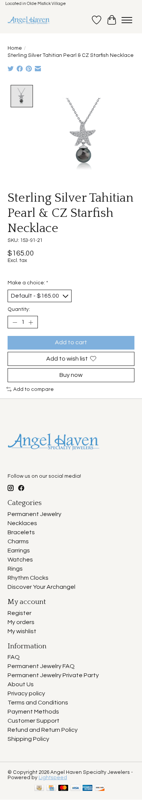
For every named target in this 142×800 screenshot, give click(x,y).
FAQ (14, 657)
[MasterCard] (63, 788)
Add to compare (33, 389)
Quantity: (19, 309)
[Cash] (39, 788)
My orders (21, 622)
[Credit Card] (51, 788)
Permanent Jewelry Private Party (53, 675)
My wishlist (22, 631)
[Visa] (75, 788)
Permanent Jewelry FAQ (41, 666)
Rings (15, 569)
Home (15, 48)
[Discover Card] (100, 788)
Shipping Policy (28, 739)
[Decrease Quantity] (15, 322)
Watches (20, 560)
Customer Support (33, 721)
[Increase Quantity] (31, 322)
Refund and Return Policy (43, 730)
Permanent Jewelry (34, 514)
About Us (21, 684)
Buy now (71, 375)
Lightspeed (53, 777)
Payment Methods (33, 712)
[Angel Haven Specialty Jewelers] (29, 20)
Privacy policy (26, 693)
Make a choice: (28, 282)
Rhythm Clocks (28, 578)
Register (19, 613)
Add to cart (71, 342)
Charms (18, 541)
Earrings (19, 550)
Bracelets (21, 532)
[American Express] (87, 788)
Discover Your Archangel (41, 587)
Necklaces (22, 523)
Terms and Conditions (38, 703)
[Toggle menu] (126, 20)
